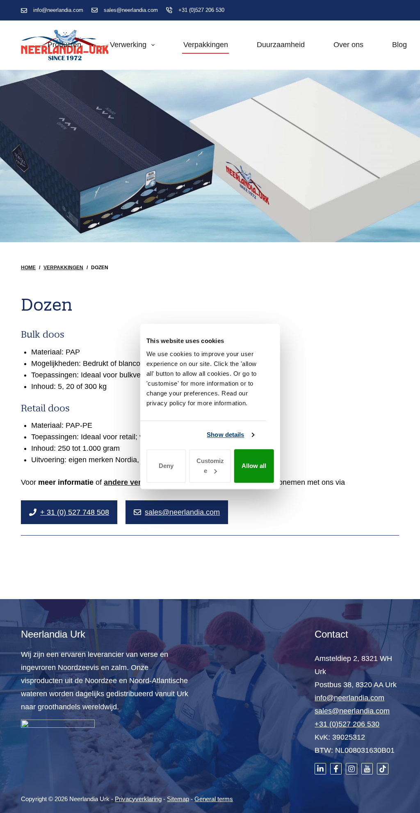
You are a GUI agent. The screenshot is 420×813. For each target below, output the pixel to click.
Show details (225, 434)
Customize (210, 465)
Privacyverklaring (138, 798)
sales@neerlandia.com (131, 10)
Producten (64, 45)
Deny (166, 465)
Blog (399, 45)
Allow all (254, 465)
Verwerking (128, 45)
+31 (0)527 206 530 (201, 10)
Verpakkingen (205, 45)
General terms (213, 798)
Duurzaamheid (281, 45)
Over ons (348, 45)
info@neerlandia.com (58, 10)
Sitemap (178, 798)
